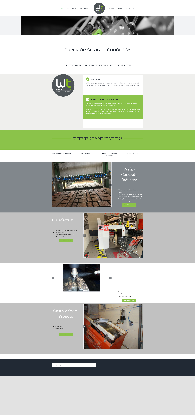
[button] (126, 8)
